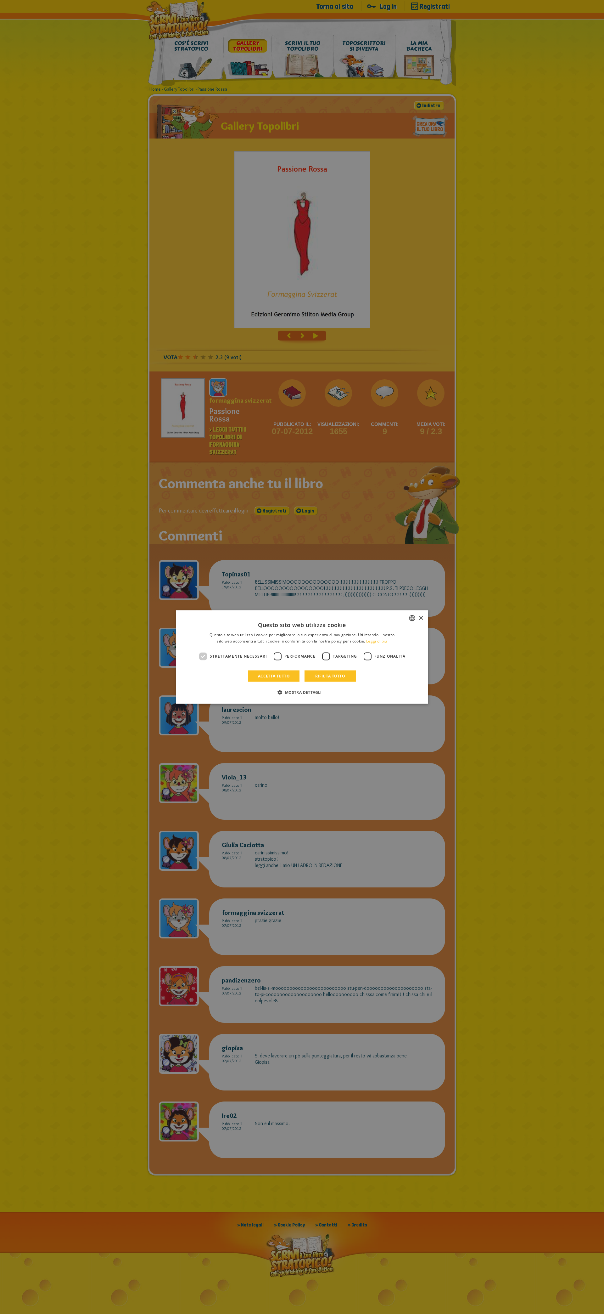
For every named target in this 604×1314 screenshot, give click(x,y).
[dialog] (302, 657)
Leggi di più (376, 641)
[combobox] (412, 618)
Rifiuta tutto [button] (330, 675)
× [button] (420, 617)
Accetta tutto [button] (274, 675)
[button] (302, 692)
